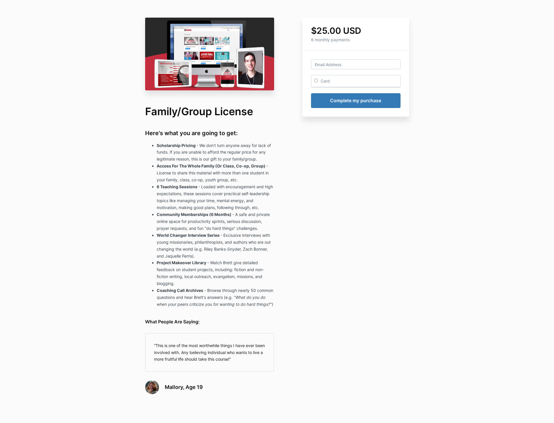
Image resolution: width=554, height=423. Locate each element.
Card (324, 81)
